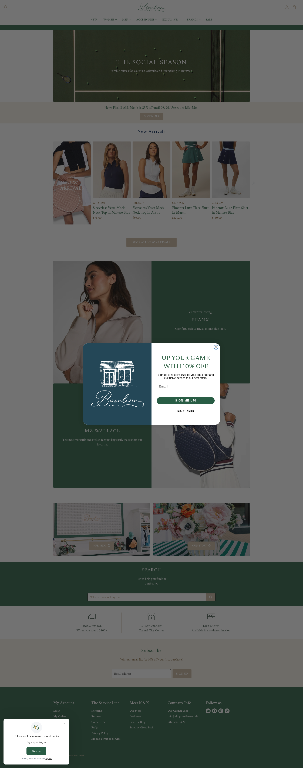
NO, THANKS (185, 411)
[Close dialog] (216, 347)
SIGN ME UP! (185, 400)
